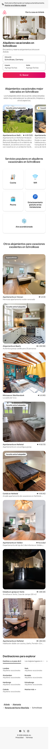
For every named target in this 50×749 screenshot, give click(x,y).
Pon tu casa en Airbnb (34, 12)
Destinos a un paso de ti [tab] (12, 661)
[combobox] (24, 59)
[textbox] (13, 67)
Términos (29, 737)
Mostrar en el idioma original (15, 5)
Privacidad (19, 737)
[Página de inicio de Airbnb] (4, 12)
